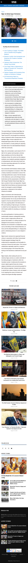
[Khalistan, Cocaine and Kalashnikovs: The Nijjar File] (14, 320)
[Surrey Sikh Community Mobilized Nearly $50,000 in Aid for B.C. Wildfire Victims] (5, 482)
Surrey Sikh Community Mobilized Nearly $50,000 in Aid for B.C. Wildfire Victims (18, 482)
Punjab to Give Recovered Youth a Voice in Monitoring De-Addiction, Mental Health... (17, 542)
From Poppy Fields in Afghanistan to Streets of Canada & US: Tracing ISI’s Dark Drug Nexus (13, 68)
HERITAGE (21, 5)
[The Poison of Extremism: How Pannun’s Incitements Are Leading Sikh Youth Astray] (14, 368)
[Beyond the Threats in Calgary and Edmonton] (14, 297)
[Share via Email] (16, 280)
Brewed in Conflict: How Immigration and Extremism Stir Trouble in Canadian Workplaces (14, 58)
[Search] (26, 2)
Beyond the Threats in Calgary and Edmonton (14, 307)
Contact (21, 554)
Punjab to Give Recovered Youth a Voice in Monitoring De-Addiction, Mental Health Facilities (18, 494)
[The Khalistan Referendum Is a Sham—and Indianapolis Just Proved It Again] (14, 344)
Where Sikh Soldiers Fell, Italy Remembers (17, 499)
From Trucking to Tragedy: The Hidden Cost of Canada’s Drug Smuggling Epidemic (14, 52)
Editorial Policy (13, 554)
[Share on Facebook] (10, 280)
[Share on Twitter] (12, 281)
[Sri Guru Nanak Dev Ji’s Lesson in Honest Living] (14, 465)
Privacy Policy (5, 554)
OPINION (10, 5)
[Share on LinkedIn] (13, 280)
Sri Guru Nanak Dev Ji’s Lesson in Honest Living (12, 476)
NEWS (5, 5)
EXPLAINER (15, 5)
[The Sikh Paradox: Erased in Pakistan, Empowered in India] (14, 392)
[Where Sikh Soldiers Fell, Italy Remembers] (5, 500)
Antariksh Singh (9, 15)
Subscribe (13, 556)
